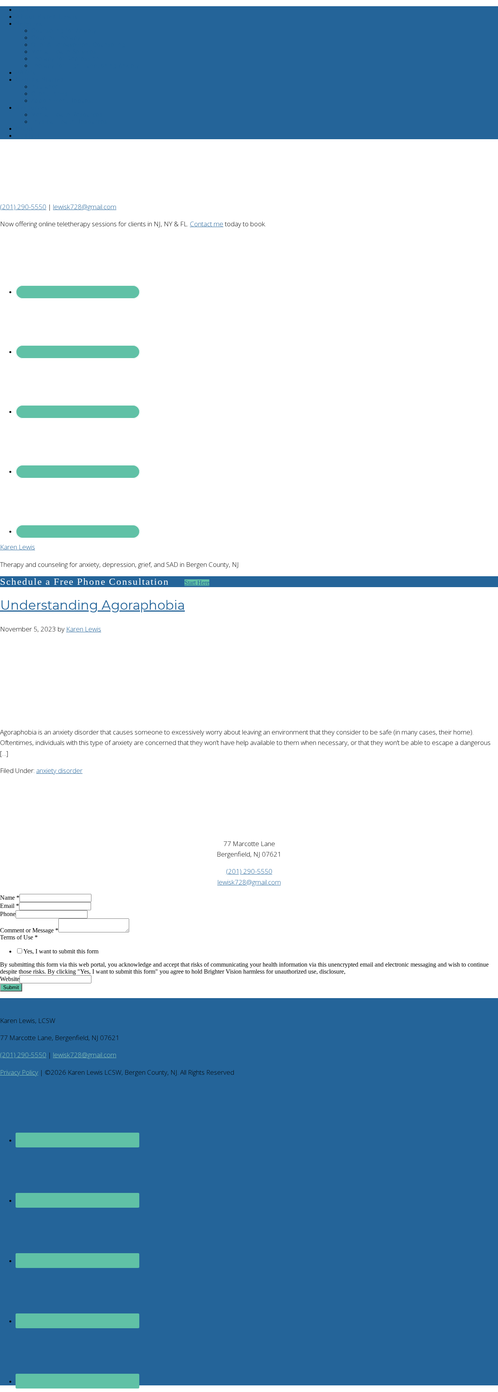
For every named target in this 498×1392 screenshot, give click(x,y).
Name (9, 897)
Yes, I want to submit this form (60, 951)
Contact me (206, 223)
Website (9, 979)
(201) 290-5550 (23, 206)
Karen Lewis (17, 546)
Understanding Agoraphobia (92, 605)
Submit (11, 987)
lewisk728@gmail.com (84, 206)
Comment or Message (29, 930)
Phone (8, 914)
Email (9, 905)
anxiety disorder (59, 770)
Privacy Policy (19, 1072)
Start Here (196, 582)
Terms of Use (19, 937)
